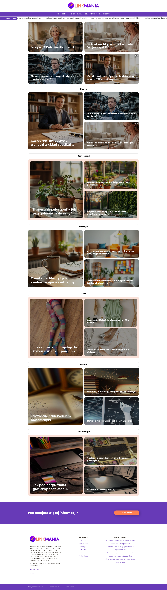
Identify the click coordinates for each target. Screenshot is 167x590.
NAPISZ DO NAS (127, 513)
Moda (86, 14)
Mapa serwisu (55, 587)
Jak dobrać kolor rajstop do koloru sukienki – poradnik (55, 349)
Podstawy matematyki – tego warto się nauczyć (111, 391)
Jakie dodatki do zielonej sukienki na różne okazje (108, 321)
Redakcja (34, 569)
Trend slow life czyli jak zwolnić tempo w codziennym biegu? (54, 280)
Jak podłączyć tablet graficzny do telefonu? (50, 487)
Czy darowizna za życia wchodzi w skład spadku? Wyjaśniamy (111, 78)
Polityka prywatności (35, 587)
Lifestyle (106, 14)
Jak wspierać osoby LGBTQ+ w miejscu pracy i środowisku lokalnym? (110, 281)
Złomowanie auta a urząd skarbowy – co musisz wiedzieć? (55, 78)
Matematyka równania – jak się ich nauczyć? (109, 421)
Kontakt (33, 573)
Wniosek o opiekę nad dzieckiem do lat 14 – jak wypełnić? (110, 46)
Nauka (79, 14)
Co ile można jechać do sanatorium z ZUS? (98, 18)
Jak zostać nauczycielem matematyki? (51, 418)
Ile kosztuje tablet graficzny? (101, 489)
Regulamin (70, 587)
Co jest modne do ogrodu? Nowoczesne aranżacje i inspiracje (106, 212)
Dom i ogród (62, 14)
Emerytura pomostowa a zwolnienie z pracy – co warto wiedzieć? (53, 18)
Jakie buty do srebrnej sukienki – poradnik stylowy (108, 350)
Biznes (72, 14)
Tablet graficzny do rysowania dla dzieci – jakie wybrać (108, 459)
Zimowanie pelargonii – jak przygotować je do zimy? (54, 211)
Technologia (96, 14)
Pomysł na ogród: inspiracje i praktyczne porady (107, 183)
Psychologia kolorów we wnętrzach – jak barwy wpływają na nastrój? (110, 252)
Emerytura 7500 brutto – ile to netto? (52, 47)
